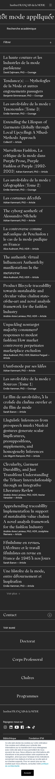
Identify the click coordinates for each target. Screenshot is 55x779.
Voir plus (12, 593)
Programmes (27, 695)
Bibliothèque (9, 738)
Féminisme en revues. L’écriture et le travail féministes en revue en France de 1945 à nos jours (26, 550)
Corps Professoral (28, 659)
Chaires (27, 677)
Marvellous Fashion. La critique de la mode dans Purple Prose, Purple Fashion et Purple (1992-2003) (24, 160)
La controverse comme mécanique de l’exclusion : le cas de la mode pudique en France (25, 236)
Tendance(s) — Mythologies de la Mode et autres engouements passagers (26, 85)
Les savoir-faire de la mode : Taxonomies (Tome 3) (26, 106)
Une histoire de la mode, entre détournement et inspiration (24, 576)
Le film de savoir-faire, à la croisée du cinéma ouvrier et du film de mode (27, 401)
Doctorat (27, 640)
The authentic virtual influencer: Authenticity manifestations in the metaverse (23, 264)
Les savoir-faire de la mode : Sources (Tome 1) (26, 381)
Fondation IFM (36, 738)
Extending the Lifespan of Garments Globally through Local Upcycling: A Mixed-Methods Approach (26, 129)
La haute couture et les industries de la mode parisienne (22, 62)
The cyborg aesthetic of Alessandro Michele (22, 213)
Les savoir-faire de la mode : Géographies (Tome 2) (26, 182)
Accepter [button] (27, 772)
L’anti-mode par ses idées (24, 365)
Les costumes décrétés (22, 197)
